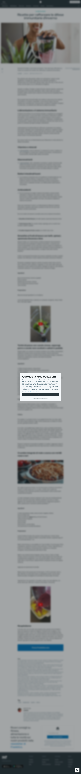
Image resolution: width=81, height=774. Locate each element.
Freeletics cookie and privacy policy (33, 391)
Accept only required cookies (41, 398)
